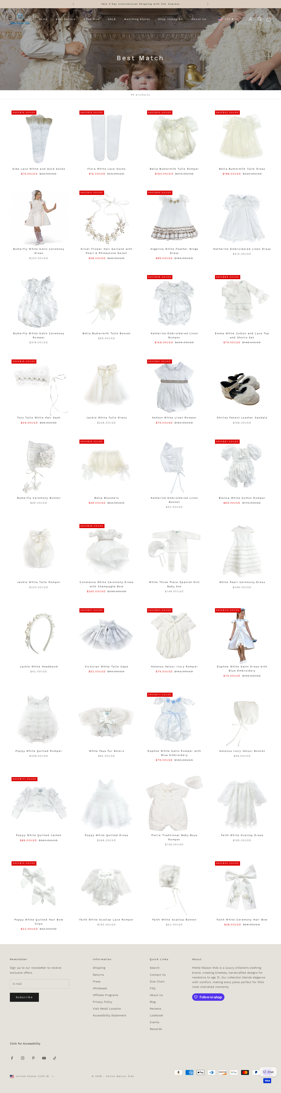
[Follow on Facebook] (12, 1058)
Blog (153, 1001)
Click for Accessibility (25, 1043)
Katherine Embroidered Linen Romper (174, 335)
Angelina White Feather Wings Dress (174, 251)
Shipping (99, 967)
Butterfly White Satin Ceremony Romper (39, 335)
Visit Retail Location (107, 1008)
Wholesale (100, 988)
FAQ (152, 988)
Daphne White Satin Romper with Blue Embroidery (174, 753)
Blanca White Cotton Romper (242, 497)
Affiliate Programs (105, 995)
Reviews (155, 1008)
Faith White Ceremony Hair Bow (242, 919)
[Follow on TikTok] (55, 1058)
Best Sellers (66, 19)
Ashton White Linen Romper (174, 417)
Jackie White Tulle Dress (106, 417)
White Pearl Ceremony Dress (242, 582)
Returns (98, 974)
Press (96, 981)
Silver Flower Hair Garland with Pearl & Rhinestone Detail (106, 251)
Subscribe (24, 997)
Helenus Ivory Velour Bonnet (242, 751)
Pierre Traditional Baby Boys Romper (174, 837)
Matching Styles (137, 19)
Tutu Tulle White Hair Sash (38, 417)
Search (155, 967)
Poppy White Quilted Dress (106, 835)
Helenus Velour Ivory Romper (174, 666)
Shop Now (92, 19)
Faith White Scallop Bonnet (174, 919)
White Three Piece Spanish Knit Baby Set (174, 584)
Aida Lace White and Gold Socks (38, 168)
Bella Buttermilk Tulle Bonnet (106, 333)
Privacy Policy (102, 1001)
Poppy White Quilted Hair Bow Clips (38, 921)
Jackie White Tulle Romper (39, 582)
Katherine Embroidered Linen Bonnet (174, 499)
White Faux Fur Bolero (106, 751)
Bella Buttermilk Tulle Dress (242, 168)
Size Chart (157, 981)
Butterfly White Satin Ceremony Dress (39, 251)
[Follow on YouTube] (44, 1058)
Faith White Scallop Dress (242, 835)
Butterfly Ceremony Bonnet (39, 497)
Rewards (156, 1029)
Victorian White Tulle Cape (106, 666)
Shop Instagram (170, 19)
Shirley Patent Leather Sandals (242, 417)
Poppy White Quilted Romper (38, 751)
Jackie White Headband (39, 666)
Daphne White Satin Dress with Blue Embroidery (242, 668)
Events (154, 1022)
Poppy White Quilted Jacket (39, 835)
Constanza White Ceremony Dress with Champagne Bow (107, 584)
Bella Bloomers (106, 497)
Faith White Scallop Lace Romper (106, 919)
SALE (112, 19)
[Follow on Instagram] (23, 1058)
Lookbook (156, 1015)
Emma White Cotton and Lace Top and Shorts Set (242, 335)
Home (43, 19)
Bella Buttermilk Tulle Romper (174, 168)
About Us (199, 19)
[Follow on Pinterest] (33, 1058)
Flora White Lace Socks (106, 168)
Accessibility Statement (109, 1015)
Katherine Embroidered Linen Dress (242, 249)
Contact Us (158, 974)
